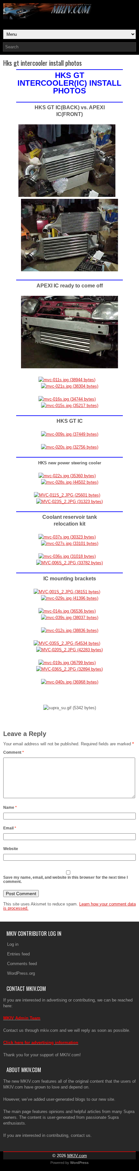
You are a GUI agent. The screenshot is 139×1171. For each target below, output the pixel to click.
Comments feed (22, 963)
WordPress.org (21, 973)
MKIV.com (77, 1155)
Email (9, 828)
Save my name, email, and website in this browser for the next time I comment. (65, 879)
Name (10, 807)
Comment (13, 752)
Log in (12, 944)
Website (10, 849)
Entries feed (18, 954)
